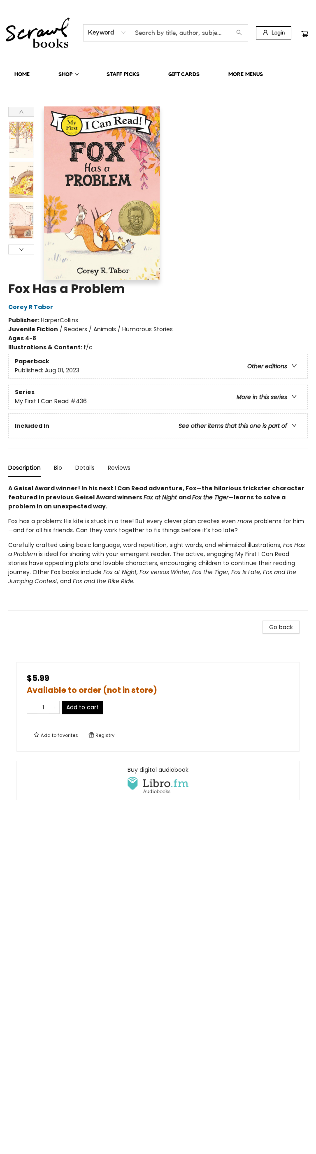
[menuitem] (22, 74)
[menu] (158, 74)
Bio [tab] (58, 468)
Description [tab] (24, 468)
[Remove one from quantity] (32, 707)
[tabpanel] (158, 547)
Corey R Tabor (30, 307)
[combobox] (107, 32)
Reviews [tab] (119, 468)
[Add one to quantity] (54, 707)
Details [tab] (85, 468)
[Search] (239, 33)
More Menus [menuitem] (245, 74)
